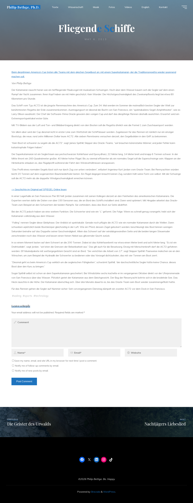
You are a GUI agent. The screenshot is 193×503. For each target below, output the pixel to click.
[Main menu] (184, 7)
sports (28, 295)
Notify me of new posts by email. (31, 370)
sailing (17, 295)
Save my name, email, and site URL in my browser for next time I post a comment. (55, 360)
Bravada (95, 491)
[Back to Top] (181, 491)
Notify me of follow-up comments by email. (37, 365)
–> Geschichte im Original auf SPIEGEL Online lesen (39, 189)
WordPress (109, 491)
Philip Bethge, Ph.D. (23, 7)
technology (42, 295)
